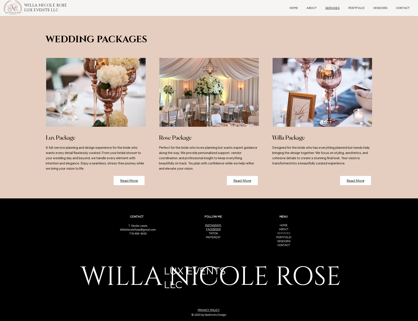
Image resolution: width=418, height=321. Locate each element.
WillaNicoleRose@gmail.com (138, 229)
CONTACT (284, 245)
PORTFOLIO (283, 237)
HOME (284, 225)
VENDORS (283, 241)
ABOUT (283, 229)
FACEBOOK (213, 229)
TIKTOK (213, 233)
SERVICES (283, 233)
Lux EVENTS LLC (41, 10)
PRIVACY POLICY (209, 310)
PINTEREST (213, 237)
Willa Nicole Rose (45, 5)
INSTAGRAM (213, 225)
